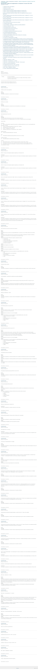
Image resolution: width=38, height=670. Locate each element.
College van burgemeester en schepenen (12, 1)
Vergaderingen (3, 1)
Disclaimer (17, 668)
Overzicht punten (3, 86)
